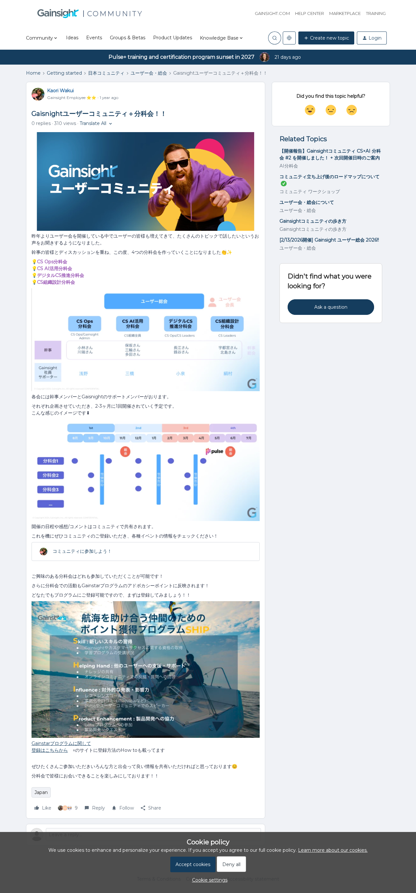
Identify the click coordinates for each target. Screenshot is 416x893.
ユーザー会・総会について (307, 202)
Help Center (309, 13)
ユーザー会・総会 (149, 73)
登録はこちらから (50, 750)
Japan (41, 792)
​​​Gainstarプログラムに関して (61, 743)
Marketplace (345, 13)
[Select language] (289, 37)
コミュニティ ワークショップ (310, 191)
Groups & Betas (127, 38)
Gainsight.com (272, 13)
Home (33, 73)
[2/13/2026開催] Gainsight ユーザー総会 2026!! (329, 240)
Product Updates (172, 38)
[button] (326, 37)
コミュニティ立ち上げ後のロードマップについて (330, 177)
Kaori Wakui (60, 90)
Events (94, 38)
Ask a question (330, 307)
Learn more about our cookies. (333, 850)
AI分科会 (289, 166)
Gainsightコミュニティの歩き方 (313, 221)
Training (376, 13)
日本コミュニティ (106, 73)
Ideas (72, 38)
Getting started (64, 73)
